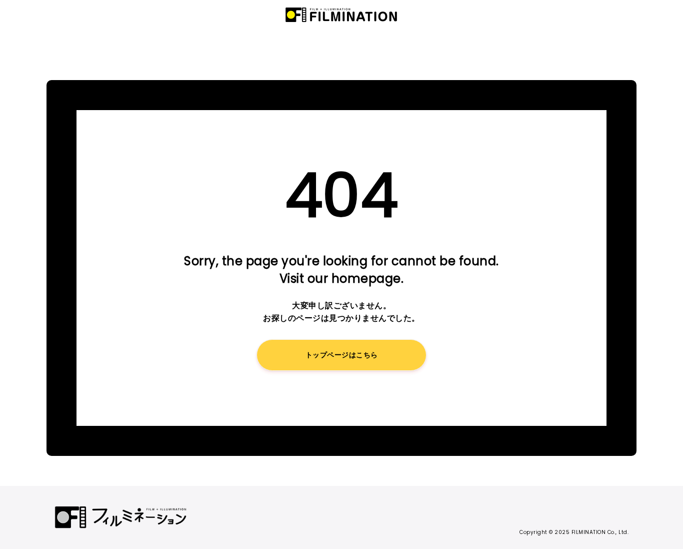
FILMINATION (341, 15)
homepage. (368, 278)
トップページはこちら (342, 355)
